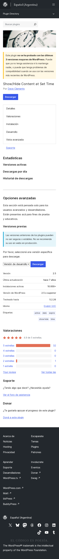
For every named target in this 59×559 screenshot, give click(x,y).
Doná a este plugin (13, 417)
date (45, 313)
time (53, 319)
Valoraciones (13, 116)
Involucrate (37, 462)
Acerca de (8, 436)
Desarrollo (11, 131)
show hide (43, 319)
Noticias (7, 441)
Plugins (35, 446)
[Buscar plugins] (35, 24)
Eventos (35, 467)
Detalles (10, 108)
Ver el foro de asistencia (16, 394)
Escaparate (37, 436)
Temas (34, 441)
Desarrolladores (11, 472)
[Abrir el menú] (54, 4)
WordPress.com (13, 488)
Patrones (36, 452)
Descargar (10, 97)
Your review (9, 372)
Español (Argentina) (21, 517)
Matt (7, 493)
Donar (36, 472)
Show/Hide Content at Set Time (28, 84)
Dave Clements (16, 88)
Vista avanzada (15, 139)
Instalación (12, 124)
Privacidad (9, 452)
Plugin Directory (11, 13)
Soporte (10, 147)
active (37, 313)
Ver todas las (48, 372)
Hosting (7, 446)
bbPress (9, 498)
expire (52, 313)
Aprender (8, 462)
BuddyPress (11, 504)
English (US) (50, 306)
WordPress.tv (12, 478)
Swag (35, 478)
